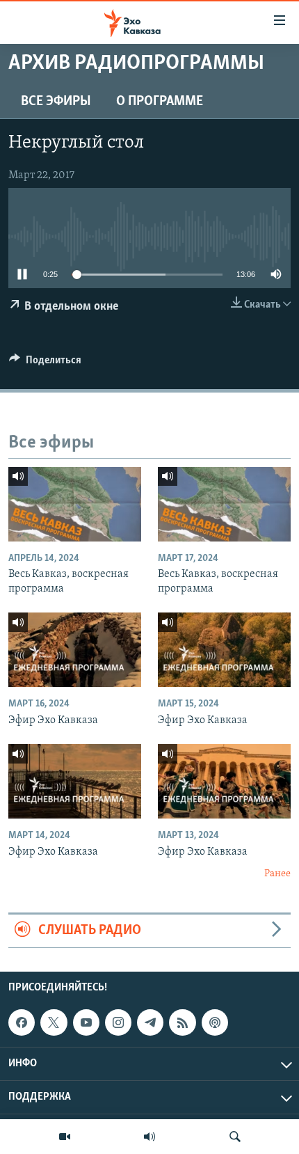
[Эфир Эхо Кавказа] (74, 649)
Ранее (277, 874)
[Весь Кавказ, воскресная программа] (74, 504)
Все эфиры (56, 102)
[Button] (45, 363)
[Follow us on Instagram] (118, 1022)
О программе (159, 102)
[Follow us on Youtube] (86, 1022)
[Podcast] (215, 1022)
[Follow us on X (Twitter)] (53, 1022)
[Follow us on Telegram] (150, 1022)
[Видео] (65, 1136)
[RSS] (182, 1022)
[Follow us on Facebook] (21, 1022)
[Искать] (235, 1136)
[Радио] (149, 1136)
